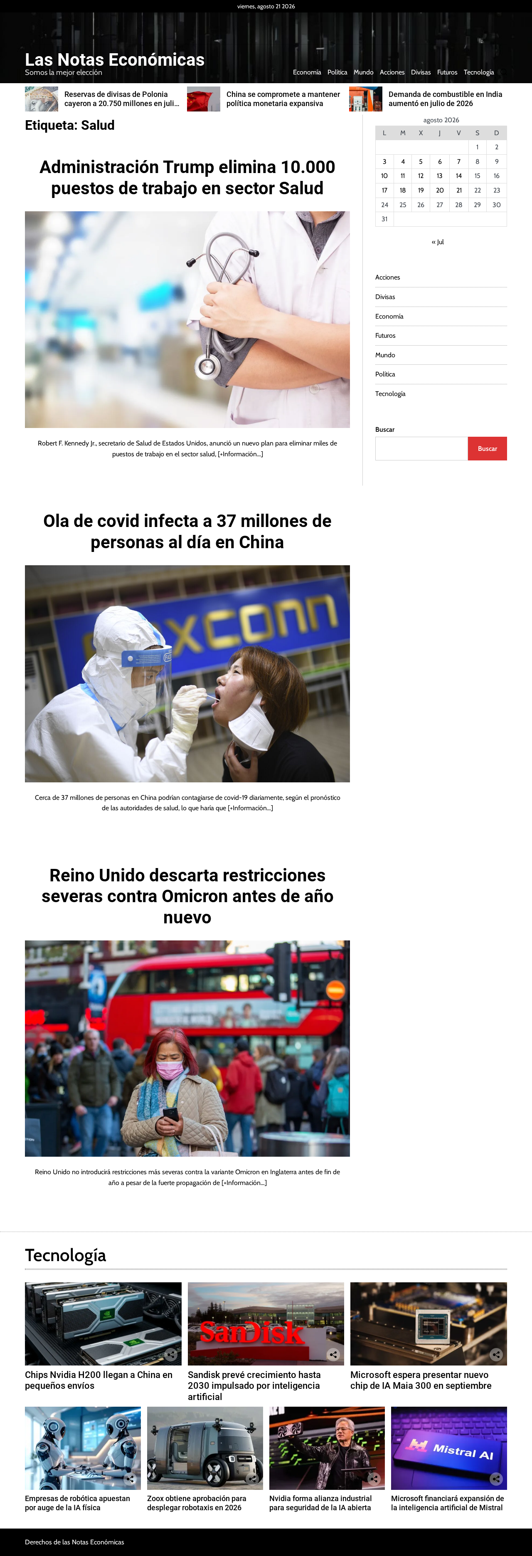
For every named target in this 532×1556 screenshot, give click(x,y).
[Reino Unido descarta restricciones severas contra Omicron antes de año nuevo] (187, 1048)
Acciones (392, 72)
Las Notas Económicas (115, 60)
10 (384, 176)
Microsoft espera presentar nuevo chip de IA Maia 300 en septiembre (421, 1380)
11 (403, 176)
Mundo (364, 72)
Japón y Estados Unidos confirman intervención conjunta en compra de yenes (446, 103)
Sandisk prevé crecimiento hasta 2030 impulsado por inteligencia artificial (254, 1386)
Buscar (384, 429)
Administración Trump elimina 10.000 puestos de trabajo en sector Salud (187, 177)
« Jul (438, 242)
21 (459, 190)
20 (440, 190)
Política (337, 72)
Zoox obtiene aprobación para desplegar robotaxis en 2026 (196, 1503)
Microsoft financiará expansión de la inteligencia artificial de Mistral (447, 1503)
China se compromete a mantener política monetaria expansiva (121, 99)
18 (403, 190)
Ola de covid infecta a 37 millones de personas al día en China (187, 531)
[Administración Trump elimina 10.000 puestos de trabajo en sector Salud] (187, 319)
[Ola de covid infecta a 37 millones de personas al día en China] (187, 673)
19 (421, 190)
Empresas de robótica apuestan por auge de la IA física (77, 1503)
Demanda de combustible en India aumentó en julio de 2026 (283, 99)
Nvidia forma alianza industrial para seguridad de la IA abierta (320, 1503)
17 (384, 190)
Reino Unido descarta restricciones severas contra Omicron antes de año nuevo (188, 896)
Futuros (447, 72)
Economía (307, 72)
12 (421, 176)
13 (440, 176)
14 (459, 176)
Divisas (421, 72)
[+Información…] (240, 454)
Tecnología (479, 72)
